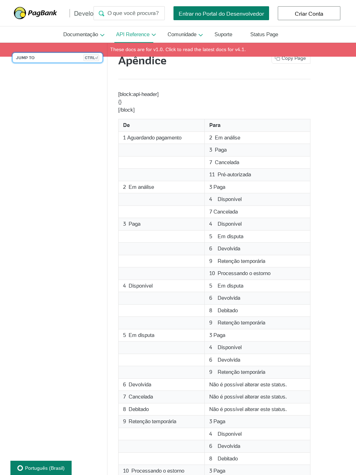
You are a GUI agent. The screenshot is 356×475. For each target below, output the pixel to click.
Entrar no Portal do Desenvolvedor (221, 13)
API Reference (132, 34)
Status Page (264, 34)
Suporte (223, 34)
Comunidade (182, 34)
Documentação (80, 34)
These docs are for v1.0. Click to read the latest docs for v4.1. (178, 49)
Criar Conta (309, 13)
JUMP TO (57, 57)
